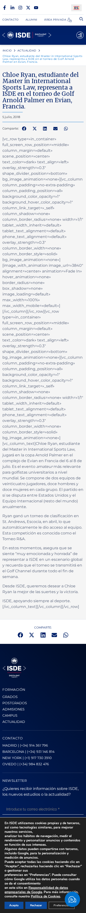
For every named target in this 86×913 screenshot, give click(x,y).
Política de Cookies (45, 896)
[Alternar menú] (80, 35)
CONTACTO (12, 738)
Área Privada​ (55, 19)
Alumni (31, 19)
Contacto (10, 19)
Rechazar (36, 905)
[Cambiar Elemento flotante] (72, 899)
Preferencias (62, 905)
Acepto (14, 905)
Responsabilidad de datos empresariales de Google (36, 889)
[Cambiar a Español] (76, 7)
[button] (24, 129)
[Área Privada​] (69, 20)
